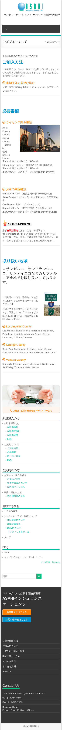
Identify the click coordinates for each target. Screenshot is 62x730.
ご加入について (12, 444)
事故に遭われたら (13, 492)
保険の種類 (12, 427)
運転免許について (16, 520)
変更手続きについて (17, 483)
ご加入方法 (12, 448)
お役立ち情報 (9, 661)
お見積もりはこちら (17, 612)
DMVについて (14, 528)
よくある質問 (10, 511)
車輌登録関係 (14, 524)
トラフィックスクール (18, 532)
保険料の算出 (14, 431)
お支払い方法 (14, 479)
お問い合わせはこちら (17, 619)
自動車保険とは (12, 423)
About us (6, 671)
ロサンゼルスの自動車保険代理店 (21, 593)
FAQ (9, 439)
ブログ (7, 537)
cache (7, 552)
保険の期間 (12, 435)
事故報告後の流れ (16, 496)
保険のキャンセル (16, 487)
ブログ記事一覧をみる (50, 562)
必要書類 (11, 452)
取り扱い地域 (14, 456)
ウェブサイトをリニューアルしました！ (24, 557)
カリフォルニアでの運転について (20, 516)
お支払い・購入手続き (15, 475)
